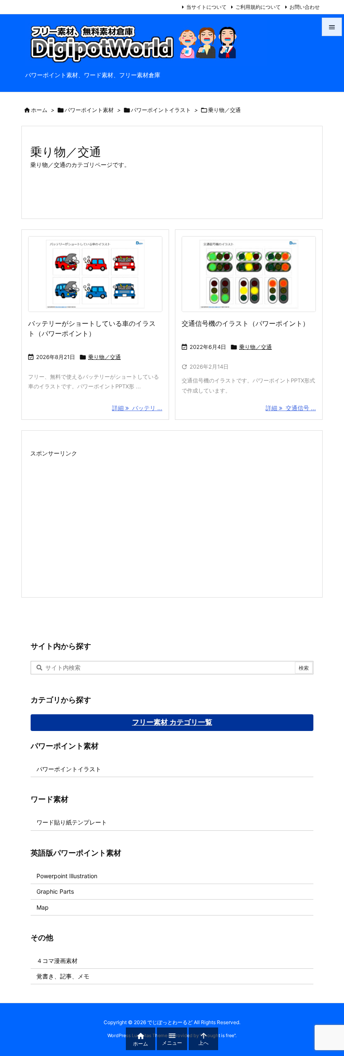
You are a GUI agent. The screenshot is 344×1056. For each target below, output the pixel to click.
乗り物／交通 (104, 357)
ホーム (39, 110)
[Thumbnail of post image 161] (95, 274)
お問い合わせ (304, 7)
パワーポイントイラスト (161, 110)
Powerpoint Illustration (66, 875)
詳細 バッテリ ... (137, 407)
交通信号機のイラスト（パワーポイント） (245, 323)
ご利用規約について (258, 7)
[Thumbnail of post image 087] (249, 274)
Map (42, 907)
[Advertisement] (172, 518)
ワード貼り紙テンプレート (71, 822)
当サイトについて (206, 7)
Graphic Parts (55, 891)
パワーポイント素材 (89, 110)
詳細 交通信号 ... (291, 407)
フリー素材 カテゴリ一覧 (172, 722)
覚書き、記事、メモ (62, 976)
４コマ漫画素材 (57, 960)
